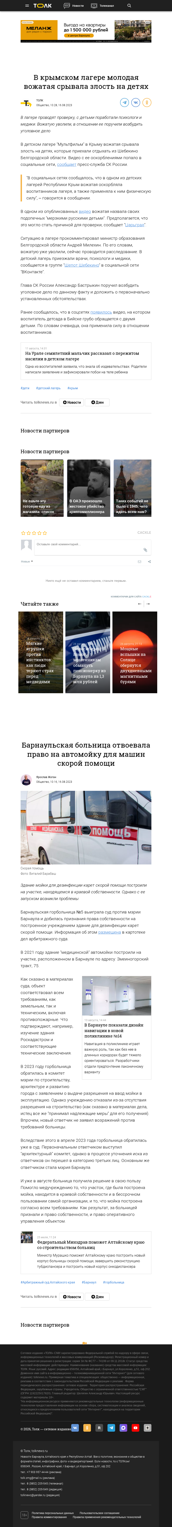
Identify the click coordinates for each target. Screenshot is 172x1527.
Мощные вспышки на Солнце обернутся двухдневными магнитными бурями (136, 665)
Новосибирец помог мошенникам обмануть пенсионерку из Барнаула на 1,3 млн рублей (89, 665)
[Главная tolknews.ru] (43, 6)
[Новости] (71, 402)
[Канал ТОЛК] (97, 402)
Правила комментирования (49, 1517)
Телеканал (107, 5)
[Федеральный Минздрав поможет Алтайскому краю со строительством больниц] (27, 1253)
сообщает (66, 164)
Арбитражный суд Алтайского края (48, 1282)
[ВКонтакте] (135, 102)
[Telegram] (124, 102)
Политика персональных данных (53, 1513)
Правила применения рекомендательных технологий (107, 1517)
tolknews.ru (40, 1451)
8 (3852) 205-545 (37, 1483)
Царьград (134, 224)
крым (72, 388)
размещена (109, 932)
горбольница (113, 1282)
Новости (78, 5)
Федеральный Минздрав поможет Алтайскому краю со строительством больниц (91, 1244)
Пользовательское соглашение (100, 1513)
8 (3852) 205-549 (37, 1489)
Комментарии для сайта (131, 596)
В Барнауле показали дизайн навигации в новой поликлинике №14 (113, 1030)
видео (85, 211)
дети (25, 388)
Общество (42, 105)
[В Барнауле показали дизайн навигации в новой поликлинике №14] (116, 996)
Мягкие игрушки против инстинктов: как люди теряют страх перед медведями (40, 662)
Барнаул (89, 1282)
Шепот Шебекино (81, 265)
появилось (101, 312)
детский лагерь (48, 388)
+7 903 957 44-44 (37, 1472)
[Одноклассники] (146, 102)
